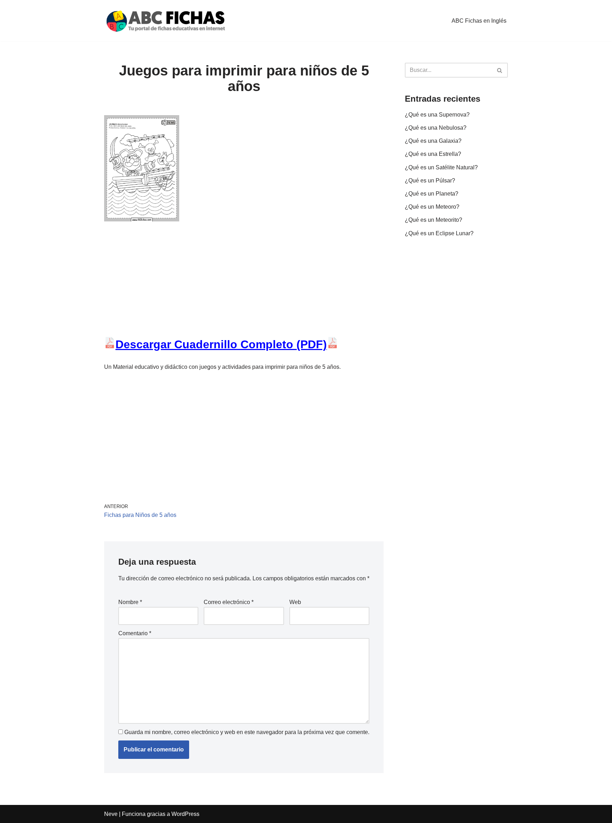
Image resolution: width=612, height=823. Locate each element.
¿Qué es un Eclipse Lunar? (439, 233)
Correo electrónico (229, 602)
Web (295, 602)
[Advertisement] (244, 284)
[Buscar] (500, 70)
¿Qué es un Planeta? (431, 194)
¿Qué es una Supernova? (437, 115)
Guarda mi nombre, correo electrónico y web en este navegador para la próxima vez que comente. (246, 732)
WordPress (185, 814)
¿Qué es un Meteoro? (432, 207)
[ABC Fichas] (166, 20)
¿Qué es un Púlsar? (430, 180)
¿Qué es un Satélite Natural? (441, 167)
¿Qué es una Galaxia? (433, 141)
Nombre (130, 602)
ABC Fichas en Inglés (479, 21)
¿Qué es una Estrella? (433, 154)
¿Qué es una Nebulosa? (435, 128)
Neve (111, 814)
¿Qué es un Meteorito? (433, 220)
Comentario (134, 633)
